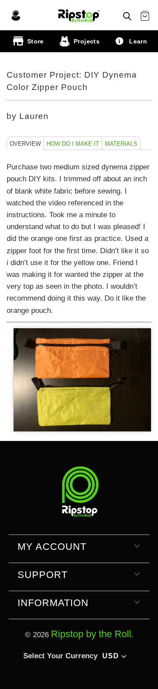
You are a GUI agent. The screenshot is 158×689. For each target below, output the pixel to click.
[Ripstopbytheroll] (79, 15)
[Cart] (144, 16)
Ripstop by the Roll (91, 633)
